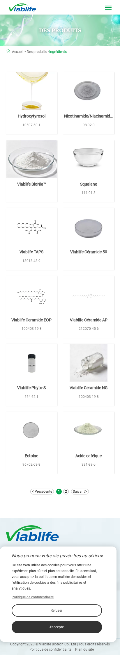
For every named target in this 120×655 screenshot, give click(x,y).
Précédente (43, 492)
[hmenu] (108, 9)
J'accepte (56, 627)
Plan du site (84, 649)
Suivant (79, 492)
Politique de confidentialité (50, 649)
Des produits (37, 52)
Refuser (56, 610)
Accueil (17, 52)
